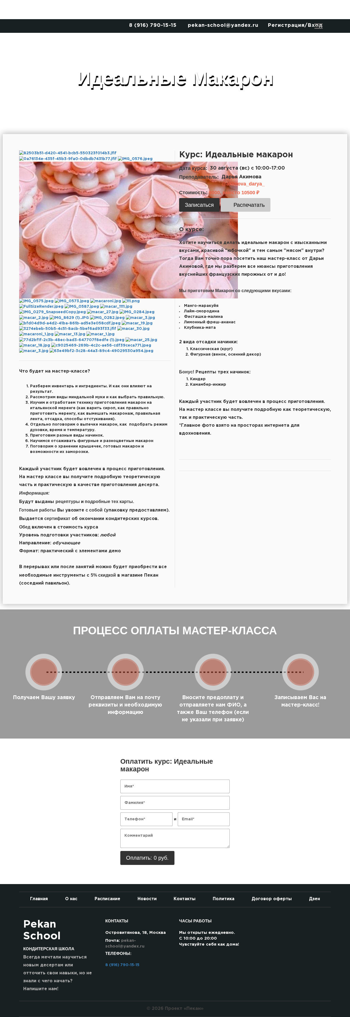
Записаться (199, 205)
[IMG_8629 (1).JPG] (69, 317)
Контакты (185, 899)
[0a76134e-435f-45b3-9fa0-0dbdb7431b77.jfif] (68, 158)
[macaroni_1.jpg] (37, 334)
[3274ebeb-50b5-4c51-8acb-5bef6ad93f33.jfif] (68, 328)
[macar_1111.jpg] (116, 306)
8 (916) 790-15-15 (153, 25)
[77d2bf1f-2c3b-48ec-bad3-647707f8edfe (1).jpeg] (72, 339)
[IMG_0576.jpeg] (135, 158)
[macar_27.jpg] (103, 312)
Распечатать (249, 205)
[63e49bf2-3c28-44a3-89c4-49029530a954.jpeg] (101, 351)
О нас (71, 899)
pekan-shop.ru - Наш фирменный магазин (175, 9)
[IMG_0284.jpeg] (136, 312)
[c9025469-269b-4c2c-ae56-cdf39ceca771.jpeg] (101, 345)
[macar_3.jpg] (140, 317)
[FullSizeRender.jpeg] (42, 306)
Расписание (107, 899)
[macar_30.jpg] (133, 328)
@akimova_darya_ (243, 184)
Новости (147, 899)
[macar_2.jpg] (34, 317)
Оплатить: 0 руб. (147, 858)
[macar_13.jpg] (70, 334)
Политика (223, 899)
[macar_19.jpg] (137, 323)
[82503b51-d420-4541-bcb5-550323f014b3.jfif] (67, 153)
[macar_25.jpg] (141, 339)
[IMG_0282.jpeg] (108, 317)
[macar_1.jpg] (100, 334)
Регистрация (286, 25)
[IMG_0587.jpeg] (82, 306)
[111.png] (131, 301)
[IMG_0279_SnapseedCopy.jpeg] (53, 312)
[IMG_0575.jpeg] (37, 301)
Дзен (314, 899)
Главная (39, 899)
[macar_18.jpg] (35, 345)
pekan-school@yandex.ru (223, 25)
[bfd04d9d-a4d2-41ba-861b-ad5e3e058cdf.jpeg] (70, 323)
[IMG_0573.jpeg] (72, 301)
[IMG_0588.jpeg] (128, 229)
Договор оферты (272, 899)
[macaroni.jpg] (106, 301)
